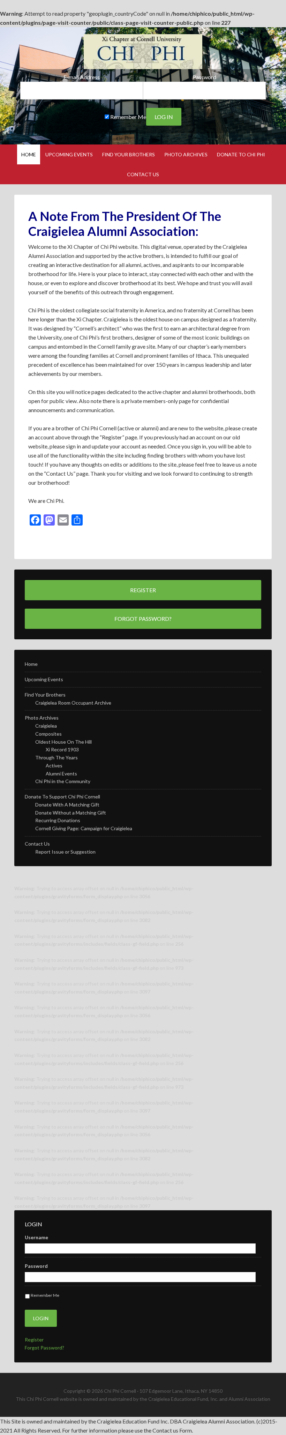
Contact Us (37, 844)
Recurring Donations (57, 820)
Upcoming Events (44, 679)
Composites (48, 734)
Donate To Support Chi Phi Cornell (62, 797)
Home (31, 664)
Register (143, 590)
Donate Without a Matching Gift (70, 813)
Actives (54, 765)
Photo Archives (42, 718)
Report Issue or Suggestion (65, 852)
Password (204, 77)
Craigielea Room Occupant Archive (73, 703)
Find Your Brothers (45, 695)
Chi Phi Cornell (143, 51)
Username (36, 1237)
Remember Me (127, 116)
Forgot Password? (143, 618)
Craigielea (46, 726)
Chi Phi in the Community (62, 781)
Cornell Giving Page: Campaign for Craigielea (83, 828)
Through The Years (56, 757)
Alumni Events (61, 773)
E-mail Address (81, 77)
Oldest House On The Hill (63, 742)
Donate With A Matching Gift (67, 805)
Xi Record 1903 (62, 749)
